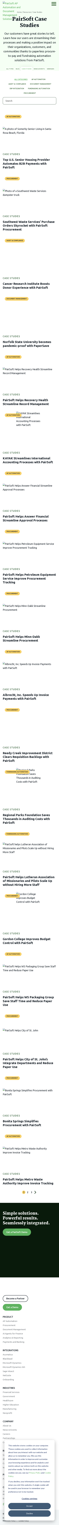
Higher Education (11, 1404)
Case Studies (37, 12)
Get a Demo (12, 1307)
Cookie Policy (23, 1521)
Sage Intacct (8, 1371)
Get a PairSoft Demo (16, 1232)
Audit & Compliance (17, 84)
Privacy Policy (35, 1473)
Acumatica (8, 1354)
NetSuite (7, 1375)
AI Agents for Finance (13, 1333)
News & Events (39, 69)
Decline (29, 1513)
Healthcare (8, 1400)
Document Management (40, 84)
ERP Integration (17, 88)
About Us (7, 1425)
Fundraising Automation (39, 88)
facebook (3, 1504)
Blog (17, 69)
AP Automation (38, 79)
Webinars (50, 69)
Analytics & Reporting (13, 1338)
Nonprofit (7, 1413)
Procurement (30, 93)
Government (9, 1396)
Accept (29, 1506)
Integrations (10, 1350)
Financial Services (11, 1392)
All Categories (21, 79)
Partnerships (9, 1438)
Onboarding (8, 1379)
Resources (27, 12)
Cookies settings (29, 1498)
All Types (10, 69)
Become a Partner (15, 1298)
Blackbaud (7, 1359)
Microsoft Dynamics (12, 1363)
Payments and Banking (13, 1342)
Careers (6, 1434)
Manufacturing (9, 1409)
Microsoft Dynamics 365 (14, 1367)
